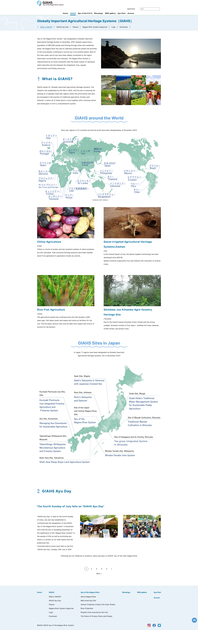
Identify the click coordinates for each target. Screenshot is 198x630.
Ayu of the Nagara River (90, 592)
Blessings (98, 13)
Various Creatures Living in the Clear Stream (98, 604)
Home (65, 13)
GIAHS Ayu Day (63, 27)
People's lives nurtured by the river (94, 612)
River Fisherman (87, 608)
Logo (113, 27)
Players (75, 27)
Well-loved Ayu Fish (88, 601)
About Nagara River (88, 597)
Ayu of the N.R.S (85, 13)
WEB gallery (110, 13)
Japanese (131, 9)
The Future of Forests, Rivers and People (96, 616)
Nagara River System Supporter (94, 27)
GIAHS (73, 13)
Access (131, 13)
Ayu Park (121, 13)
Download (124, 27)
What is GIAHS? (46, 27)
